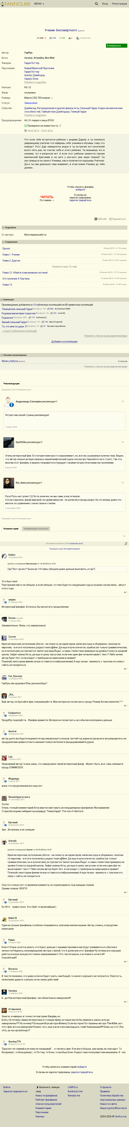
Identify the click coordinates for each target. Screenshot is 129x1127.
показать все (76, 543)
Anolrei (12, 731)
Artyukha (39, 58)
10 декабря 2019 (16, 902)
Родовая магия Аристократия (18, 313)
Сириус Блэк (31, 78)
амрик (12, 599)
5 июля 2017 (13, 781)
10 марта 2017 (14, 759)
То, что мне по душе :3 (14, 326)
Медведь (13, 778)
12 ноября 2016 (15, 679)
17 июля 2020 (14, 942)
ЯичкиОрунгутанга (19, 797)
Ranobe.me (74, 1095)
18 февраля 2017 (16, 734)
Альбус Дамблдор (34, 75)
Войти (6, 1087)
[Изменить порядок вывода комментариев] (126, 543)
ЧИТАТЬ (46, 197)
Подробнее (10, 228)
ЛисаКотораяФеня (56, 326)
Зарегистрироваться (15, 1091)
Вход (105, 3)
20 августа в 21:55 (16, 1044)
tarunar (28, 58)
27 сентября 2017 (16, 800)
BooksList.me (75, 1091)
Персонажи (42, 1112)
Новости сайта (108, 1104)
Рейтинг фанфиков (46, 1099)
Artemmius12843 (62, 309)
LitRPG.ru (73, 1087)
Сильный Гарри (88, 108)
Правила (105, 1091)
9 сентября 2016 (16, 639)
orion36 (61, 313)
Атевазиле (14, 1009)
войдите (80, 189)
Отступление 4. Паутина (16, 278)
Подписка (7, 317)
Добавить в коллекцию (64, 341)
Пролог (6, 248)
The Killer (112, 1023)
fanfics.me (120, 1116)
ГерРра (28, 52)
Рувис (11, 940)
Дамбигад (30, 108)
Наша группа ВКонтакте (113, 1108)
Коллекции (8, 300)
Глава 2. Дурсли (11, 260)
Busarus (13, 969)
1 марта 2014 (11, 427)
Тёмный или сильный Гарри (17, 309)
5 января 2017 (15, 697)
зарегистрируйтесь (81, 200)
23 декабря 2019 (16, 921)
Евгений (13, 822)
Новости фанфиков (46, 1095)
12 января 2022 (15, 971)
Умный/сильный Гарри (14, 322)
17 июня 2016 (14, 621)
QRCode (102, 219)
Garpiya (12, 990)
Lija (10, 756)
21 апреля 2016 (15, 602)
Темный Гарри (78, 111)
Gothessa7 (41, 317)
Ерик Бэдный (55, 322)
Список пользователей (48, 1104)
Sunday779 (14, 1041)
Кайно (11, 554)
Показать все (24, 390)
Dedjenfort (14, 713)
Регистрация (119, 3)
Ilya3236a (21, 442)
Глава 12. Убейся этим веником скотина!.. (26, 272)
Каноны (40, 1116)
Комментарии (43, 1108)
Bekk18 (12, 918)
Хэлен (11, 618)
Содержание (11, 242)
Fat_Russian (15, 676)
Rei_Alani (21, 482)
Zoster (12, 636)
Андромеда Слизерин (28, 401)
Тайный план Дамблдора (55, 111)
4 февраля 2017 (15, 715)
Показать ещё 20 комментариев (64, 549)
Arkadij (12, 840)
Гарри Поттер (31, 63)
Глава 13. (7, 284)
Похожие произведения (15, 355)
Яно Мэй (49, 58)
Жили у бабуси (10, 361)
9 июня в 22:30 (15, 1012)
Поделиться (119, 219)
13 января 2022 (15, 993)
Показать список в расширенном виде (105, 335)
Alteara (62, 1023)
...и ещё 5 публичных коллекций (19, 331)
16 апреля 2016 (15, 557)
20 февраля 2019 (16, 825)
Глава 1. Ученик (11, 254)
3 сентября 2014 (12, 508)
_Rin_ (11, 694)
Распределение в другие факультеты (58, 108)
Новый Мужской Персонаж (39, 68)
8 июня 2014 (10, 468)
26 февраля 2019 (16, 843)
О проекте (105, 1087)
